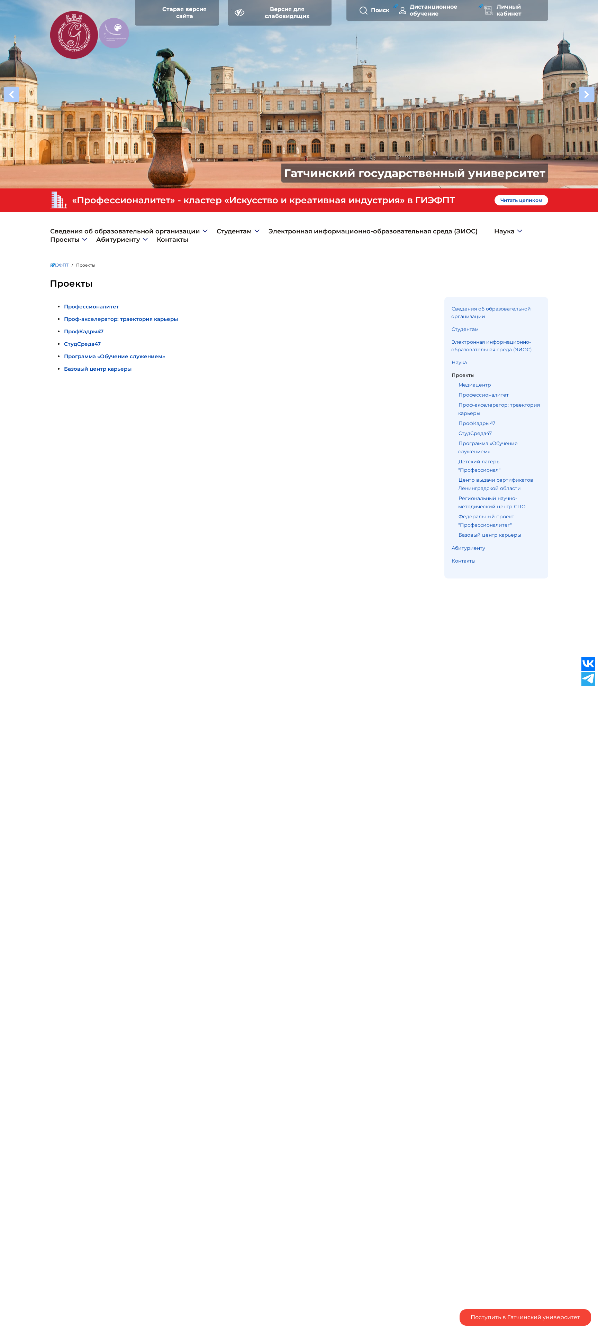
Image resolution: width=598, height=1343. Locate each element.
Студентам (234, 231)
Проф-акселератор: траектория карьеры (121, 319)
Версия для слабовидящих (287, 12)
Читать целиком (521, 200)
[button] (587, 95)
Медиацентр (475, 385)
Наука (504, 231)
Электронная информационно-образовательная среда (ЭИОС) (373, 231)
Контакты (172, 239)
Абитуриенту (118, 239)
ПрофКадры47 (83, 331)
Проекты (65, 239)
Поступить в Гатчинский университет (525, 1317)
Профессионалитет (91, 306)
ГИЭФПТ (59, 265)
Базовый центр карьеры (98, 368)
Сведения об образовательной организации (125, 231)
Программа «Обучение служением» (114, 356)
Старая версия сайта (184, 12)
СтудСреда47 (82, 344)
